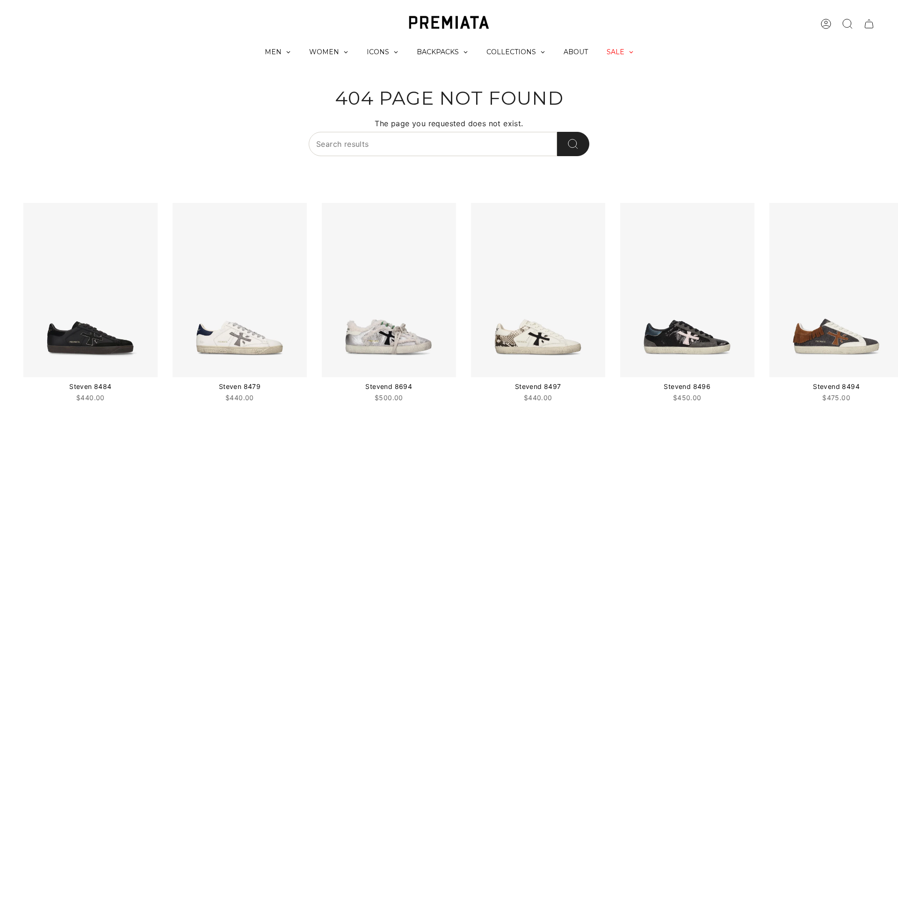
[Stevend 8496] (687, 290)
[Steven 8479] (240, 290)
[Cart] (869, 24)
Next (884, 290)
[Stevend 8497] (538, 290)
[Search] (573, 144)
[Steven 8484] (90, 290)
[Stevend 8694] (389, 290)
